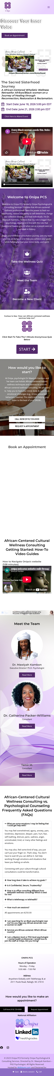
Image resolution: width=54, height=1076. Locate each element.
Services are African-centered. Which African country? (27, 931)
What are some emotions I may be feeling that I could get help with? (28, 824)
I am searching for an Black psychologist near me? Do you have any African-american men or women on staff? (26, 923)
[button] (27, 726)
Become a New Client (27, 299)
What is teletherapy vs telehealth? (22, 899)
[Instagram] (7, 1048)
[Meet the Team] (27, 272)
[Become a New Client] (27, 291)
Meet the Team (27, 280)
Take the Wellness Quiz (27, 261)
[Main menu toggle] (48, 7)
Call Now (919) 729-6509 (12, 1009)
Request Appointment (39, 1009)
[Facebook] (1, 1048)
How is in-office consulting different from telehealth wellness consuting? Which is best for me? (26, 892)
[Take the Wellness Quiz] (27, 254)
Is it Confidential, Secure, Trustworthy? (24, 885)
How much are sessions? (18, 907)
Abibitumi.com (24, 1067)
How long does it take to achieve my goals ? (26, 880)
